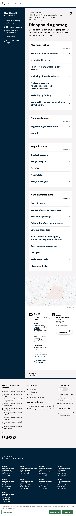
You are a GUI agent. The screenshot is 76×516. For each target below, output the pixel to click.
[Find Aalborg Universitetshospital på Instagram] (14, 438)
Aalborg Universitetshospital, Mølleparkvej (13, 404)
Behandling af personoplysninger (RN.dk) (41, 409)
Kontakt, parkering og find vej (13, 21)
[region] (38, 510)
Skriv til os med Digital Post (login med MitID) (40, 355)
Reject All (67, 512)
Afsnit (31, 17)
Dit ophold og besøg (14, 27)
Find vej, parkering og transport (10, 386)
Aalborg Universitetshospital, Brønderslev (13, 427)
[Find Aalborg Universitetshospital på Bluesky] (10, 438)
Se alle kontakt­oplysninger (41, 361)
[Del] (71, 13)
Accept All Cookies (55, 512)
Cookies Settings (7, 512)
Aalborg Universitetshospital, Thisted (13, 418)
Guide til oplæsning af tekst (66, 400)
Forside (31, 12)
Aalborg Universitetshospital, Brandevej (13, 409)
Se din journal (33, 392)
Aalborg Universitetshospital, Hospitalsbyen (13, 400)
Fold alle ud (66, 48)
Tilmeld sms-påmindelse (36, 397)
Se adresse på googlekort (63, 331)
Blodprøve (32, 395)
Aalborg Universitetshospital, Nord (13, 395)
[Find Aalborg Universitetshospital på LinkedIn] (7, 438)
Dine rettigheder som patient (38, 402)
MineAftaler (32, 389)
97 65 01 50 (37, 338)
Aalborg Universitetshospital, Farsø (13, 423)
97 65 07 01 (37, 329)
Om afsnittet (10, 36)
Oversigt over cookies (66, 403)
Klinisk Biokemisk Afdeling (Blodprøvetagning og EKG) (45, 15)
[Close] (73, 507)
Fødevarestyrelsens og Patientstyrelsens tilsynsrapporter (67, 413)
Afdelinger (39, 12)
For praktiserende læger (12, 41)
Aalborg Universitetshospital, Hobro (13, 413)
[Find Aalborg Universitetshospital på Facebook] (3, 438)
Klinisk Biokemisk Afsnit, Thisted (10, 14)
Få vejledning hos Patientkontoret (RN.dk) (41, 406)
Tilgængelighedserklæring (67, 395)
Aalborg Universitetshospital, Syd (14, 391)
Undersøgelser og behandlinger (12, 31)
